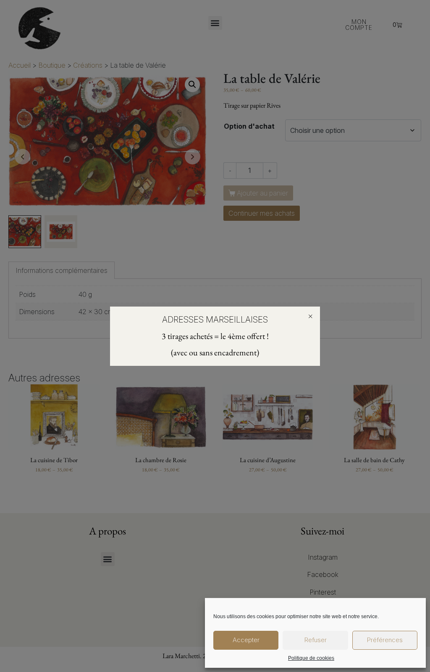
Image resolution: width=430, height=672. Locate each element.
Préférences (385, 640)
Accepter (246, 640)
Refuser (315, 640)
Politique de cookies (311, 658)
